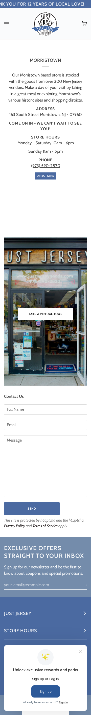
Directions (45, 176)
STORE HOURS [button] (20, 630)
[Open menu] (11, 23)
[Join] (80, 585)
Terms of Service (45, 526)
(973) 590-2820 (45, 165)
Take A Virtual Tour (45, 314)
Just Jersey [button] (17, 613)
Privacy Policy (14, 526)
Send (32, 508)
